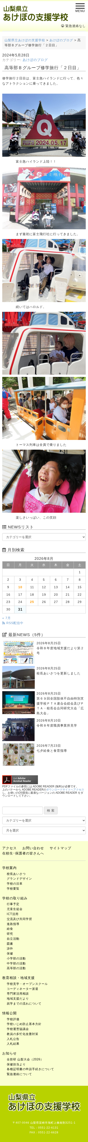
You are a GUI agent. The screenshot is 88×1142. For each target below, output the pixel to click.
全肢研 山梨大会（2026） (25, 1059)
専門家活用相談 (18, 993)
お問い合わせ (33, 848)
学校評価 (13, 1019)
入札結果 (13, 1043)
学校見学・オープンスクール (27, 984)
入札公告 (13, 1039)
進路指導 (13, 924)
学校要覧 (13, 888)
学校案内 (9, 868)
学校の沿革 (15, 883)
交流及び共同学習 (19, 919)
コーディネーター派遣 (22, 989)
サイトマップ (60, 848)
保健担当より (16, 1064)
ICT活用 (13, 914)
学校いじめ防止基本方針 (24, 1024)
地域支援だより (18, 998)
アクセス (9, 848)
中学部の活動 (16, 963)
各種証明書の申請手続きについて (30, 1069)
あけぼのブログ (35, 60)
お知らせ (9, 1053)
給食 (10, 928)
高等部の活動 (16, 968)
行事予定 (13, 904)
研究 (10, 933)
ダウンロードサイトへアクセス (65, 789)
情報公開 (9, 1013)
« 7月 (6, 618)
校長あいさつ (16, 874)
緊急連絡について (19, 1074)
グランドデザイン (19, 878)
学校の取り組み (15, 898)
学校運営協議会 (18, 1029)
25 (32, 602)
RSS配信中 (14, 623)
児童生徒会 (15, 909)
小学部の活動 (16, 958)
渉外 (10, 948)
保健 (10, 953)
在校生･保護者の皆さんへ (23, 853)
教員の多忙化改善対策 (22, 1034)
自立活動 (13, 938)
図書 (10, 943)
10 (20, 587)
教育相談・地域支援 (18, 978)
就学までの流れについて (24, 1003)
